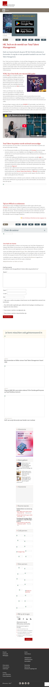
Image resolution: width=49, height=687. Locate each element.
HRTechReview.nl (32, 257)
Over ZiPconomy (7, 674)
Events (26, 652)
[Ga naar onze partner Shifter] (20, 580)
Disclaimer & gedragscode (30, 668)
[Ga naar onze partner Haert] (20, 586)
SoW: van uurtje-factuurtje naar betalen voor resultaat (19, 420)
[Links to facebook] (23, 619)
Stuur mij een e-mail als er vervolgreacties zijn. (14, 310)
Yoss (45, 218)
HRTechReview (27, 218)
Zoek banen (5, 668)
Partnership (27, 665)
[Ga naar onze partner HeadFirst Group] (28, 552)
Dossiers (5, 652)
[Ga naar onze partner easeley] (28, 569)
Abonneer (28, 639)
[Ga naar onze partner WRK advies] (28, 608)
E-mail (5, 293)
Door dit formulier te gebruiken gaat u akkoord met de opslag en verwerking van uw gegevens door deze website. (23, 306)
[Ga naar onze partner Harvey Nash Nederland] (20, 558)
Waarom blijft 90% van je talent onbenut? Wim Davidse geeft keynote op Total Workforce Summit (24, 391)
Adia (18, 86)
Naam (5, 290)
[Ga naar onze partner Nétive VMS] (20, 591)
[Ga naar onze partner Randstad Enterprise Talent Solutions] (20, 569)
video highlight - (8, 418)
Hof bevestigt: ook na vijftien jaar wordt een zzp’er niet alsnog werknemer (26, 473)
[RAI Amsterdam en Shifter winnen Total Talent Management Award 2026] (24, 346)
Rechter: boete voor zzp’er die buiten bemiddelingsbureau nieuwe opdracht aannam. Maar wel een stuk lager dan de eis (24, 466)
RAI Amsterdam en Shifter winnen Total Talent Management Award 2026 (23, 361)
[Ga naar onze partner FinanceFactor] (28, 536)
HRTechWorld (32, 218)
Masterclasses (27, 654)
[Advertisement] (24, 495)
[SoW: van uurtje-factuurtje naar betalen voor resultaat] (24, 406)
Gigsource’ (14, 166)
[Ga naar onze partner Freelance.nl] (28, 591)
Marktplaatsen (27, 657)
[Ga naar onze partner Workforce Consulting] (28, 574)
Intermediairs (27, 661)
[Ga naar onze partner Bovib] (28, 547)
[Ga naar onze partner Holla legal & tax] (28, 586)
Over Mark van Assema (9, 243)
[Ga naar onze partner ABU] (28, 597)
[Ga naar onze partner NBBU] (20, 597)
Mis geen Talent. (23, 251)
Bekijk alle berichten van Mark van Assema (13, 261)
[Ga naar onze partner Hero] (28, 558)
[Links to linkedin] (27, 619)
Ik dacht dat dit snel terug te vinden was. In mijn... (24, 515)
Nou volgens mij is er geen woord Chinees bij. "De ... (24, 512)
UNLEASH (5, 207)
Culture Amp (23, 171)
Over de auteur (11, 230)
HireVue (29, 171)
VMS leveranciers (28, 659)
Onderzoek (5, 654)
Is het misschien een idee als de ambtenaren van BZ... (24, 524)
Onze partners (6, 667)
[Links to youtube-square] (19, 619)
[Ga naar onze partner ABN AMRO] (28, 580)
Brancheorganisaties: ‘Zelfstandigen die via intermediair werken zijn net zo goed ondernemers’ (24, 479)
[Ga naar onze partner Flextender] (28, 541)
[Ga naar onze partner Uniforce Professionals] (28, 602)
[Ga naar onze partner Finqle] (20, 536)
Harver (18, 171)
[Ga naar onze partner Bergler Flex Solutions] (20, 608)
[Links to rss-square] (30, 619)
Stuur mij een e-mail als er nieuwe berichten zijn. (15, 313)
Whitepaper (5, 655)
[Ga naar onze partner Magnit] (20, 547)
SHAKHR (25, 104)
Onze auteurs (6, 665)
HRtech (23, 218)
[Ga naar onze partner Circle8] (20, 541)
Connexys (34, 150)
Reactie (5, 272)
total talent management (40, 218)
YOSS (8, 75)
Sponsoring (27, 667)
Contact (4, 672)
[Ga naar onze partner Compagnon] (20, 552)
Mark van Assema (7, 34)
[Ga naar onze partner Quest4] (20, 574)
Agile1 (40, 157)
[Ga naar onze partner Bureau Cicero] (20, 602)
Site (4, 297)
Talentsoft (34, 171)
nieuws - (6, 358)
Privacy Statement (7, 676)
